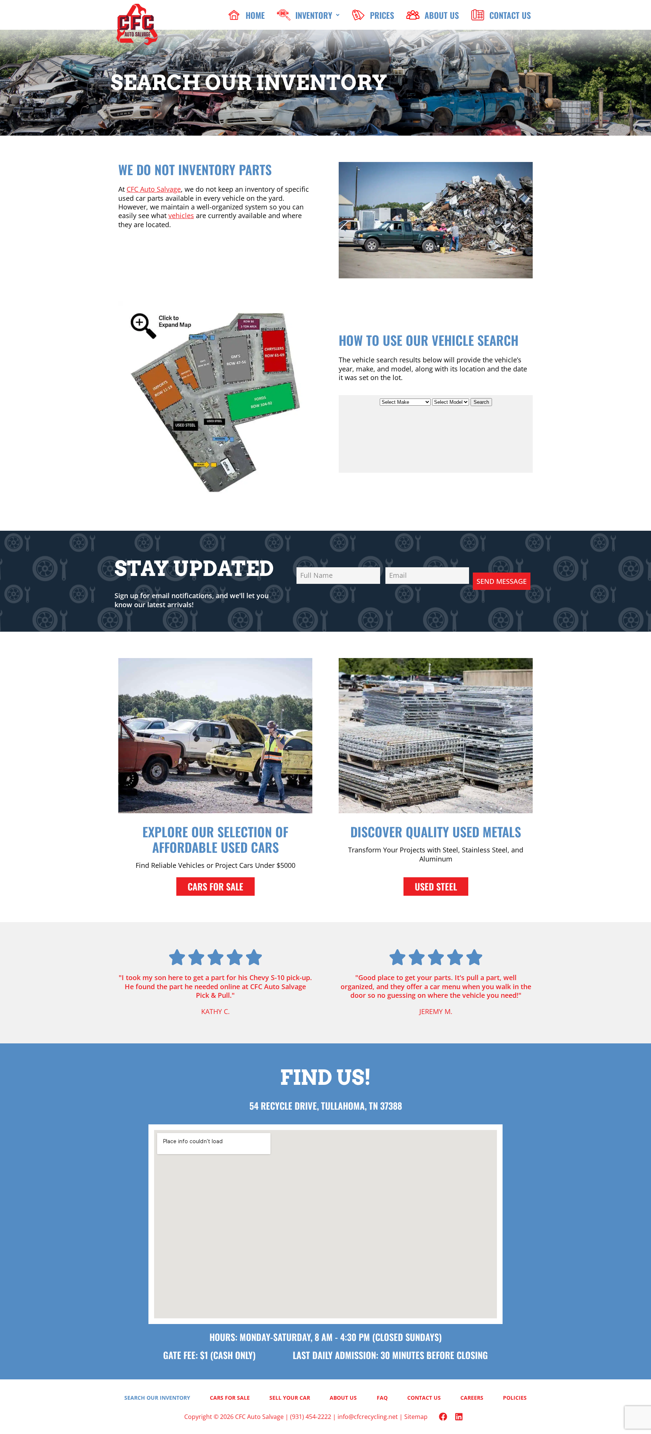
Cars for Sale (230, 1397)
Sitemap (416, 1417)
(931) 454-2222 (310, 1417)
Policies (515, 1397)
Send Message (502, 581)
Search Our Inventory (157, 1397)
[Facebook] (443, 1417)
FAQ (382, 1397)
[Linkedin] (459, 1417)
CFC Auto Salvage (154, 189)
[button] (307, 15)
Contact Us (424, 1397)
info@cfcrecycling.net (368, 1417)
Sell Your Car (289, 1397)
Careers (471, 1397)
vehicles (181, 215)
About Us (343, 1397)
